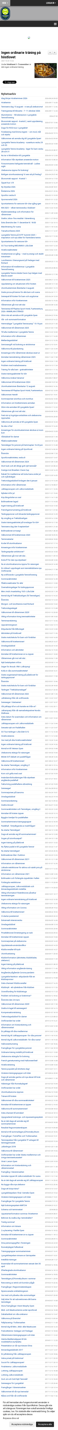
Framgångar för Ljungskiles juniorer (16, 1048)
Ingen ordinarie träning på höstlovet (16, 361)
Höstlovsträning (8, 1065)
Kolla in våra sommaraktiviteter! (14, 671)
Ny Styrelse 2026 (8, 187)
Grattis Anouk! (7, 805)
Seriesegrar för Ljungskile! (12, 1383)
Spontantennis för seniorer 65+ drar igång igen (21, 203)
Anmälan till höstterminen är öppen (16, 1104)
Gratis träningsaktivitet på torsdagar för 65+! (20, 522)
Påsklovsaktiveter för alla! (12, 583)
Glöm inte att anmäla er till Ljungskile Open (19, 315)
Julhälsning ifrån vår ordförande (15, 698)
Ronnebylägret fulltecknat (12, 1247)
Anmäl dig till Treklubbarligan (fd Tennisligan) (20, 596)
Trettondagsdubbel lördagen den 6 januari (19, 481)
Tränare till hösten (8, 1096)
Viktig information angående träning (16, 968)
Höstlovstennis (7, 736)
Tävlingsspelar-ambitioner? (12, 552)
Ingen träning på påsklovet (12, 842)
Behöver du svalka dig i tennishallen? (17, 1218)
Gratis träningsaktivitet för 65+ (14, 374)
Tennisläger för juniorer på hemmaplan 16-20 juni (22, 445)
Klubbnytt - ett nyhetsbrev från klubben (17, 987)
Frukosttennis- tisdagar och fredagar (17, 1331)
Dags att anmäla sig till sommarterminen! (18, 834)
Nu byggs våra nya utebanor (13, 1184)
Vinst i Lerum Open (9, 1161)
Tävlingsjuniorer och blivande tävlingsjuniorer (20, 514)
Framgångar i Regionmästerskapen (16, 1287)
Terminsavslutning (9, 621)
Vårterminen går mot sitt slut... (14, 411)
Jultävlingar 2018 (8, 1146)
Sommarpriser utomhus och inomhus (17, 399)
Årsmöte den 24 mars (10, 1000)
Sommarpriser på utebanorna (13, 941)
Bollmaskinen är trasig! (11, 531)
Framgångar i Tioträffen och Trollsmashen (19, 1136)
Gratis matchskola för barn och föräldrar (18, 637)
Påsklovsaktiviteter (9, 441)
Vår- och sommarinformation (13, 319)
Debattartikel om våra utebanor (14, 1314)
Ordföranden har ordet (10, 1021)
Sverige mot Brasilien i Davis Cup (15, 470)
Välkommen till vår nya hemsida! (15, 1391)
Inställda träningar (9, 1260)
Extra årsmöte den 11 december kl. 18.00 (18, 222)
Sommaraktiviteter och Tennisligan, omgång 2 (20, 809)
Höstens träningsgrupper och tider (16, 1073)
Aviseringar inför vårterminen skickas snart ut (20, 353)
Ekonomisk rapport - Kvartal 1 (13, 178)
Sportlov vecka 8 (8, 195)
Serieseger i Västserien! (11, 702)
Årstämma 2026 (8, 191)
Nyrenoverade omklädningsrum (14, 1291)
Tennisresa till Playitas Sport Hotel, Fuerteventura (22, 390)
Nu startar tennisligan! (10, 851)
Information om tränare (11, 1226)
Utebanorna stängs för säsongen (15, 753)
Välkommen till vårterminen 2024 (15, 462)
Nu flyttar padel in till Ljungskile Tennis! (17, 847)
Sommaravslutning (9, 801)
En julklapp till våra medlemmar (14, 1031)
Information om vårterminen (13, 863)
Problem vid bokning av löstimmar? (16, 996)
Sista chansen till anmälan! (12, 1113)
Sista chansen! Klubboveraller (13, 983)
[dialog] (29, 1413)
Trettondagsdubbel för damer (14, 1016)
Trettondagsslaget (9, 608)
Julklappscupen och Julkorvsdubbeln (17, 489)
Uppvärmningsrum (9, 625)
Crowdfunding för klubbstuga (14, 991)
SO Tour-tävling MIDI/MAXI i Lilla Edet (17, 246)
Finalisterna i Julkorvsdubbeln (14, 1366)
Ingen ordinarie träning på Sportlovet (16, 449)
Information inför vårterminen (13, 336)
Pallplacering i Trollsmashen (13, 1322)
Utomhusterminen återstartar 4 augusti (17, 288)
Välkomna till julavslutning (12, 349)
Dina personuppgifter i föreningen (15, 1243)
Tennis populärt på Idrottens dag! (15, 1069)
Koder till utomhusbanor (11, 543)
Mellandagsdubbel (9, 340)
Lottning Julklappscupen (12, 1371)
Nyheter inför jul (8, 493)
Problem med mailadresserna (13, 365)
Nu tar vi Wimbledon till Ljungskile (15, 155)
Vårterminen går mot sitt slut (13, 305)
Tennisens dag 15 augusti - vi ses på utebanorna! (22, 107)
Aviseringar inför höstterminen (14, 547)
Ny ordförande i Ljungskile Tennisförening (19, 575)
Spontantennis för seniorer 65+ (14, 241)
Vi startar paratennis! (10, 916)
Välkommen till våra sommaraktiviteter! (17, 1100)
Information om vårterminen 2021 (15, 874)
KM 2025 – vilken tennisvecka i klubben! (18, 208)
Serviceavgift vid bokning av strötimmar (18, 344)
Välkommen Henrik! (9, 395)
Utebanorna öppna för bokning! (14, 170)
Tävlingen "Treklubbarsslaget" (14, 690)
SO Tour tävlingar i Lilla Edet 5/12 (15, 732)
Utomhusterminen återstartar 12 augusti (18, 386)
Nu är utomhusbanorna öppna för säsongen (20, 564)
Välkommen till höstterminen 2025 (15, 280)
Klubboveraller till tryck (11, 949)
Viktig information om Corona (13, 908)
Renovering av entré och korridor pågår (18, 1283)
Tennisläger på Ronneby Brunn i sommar (18, 1278)
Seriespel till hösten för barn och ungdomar (19, 296)
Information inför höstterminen (14, 300)
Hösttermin (6, 102)
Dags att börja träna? (10, 1189)
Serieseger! (6, 788)
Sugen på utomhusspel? (11, 838)
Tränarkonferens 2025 (10, 231)
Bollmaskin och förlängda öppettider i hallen (20, 878)
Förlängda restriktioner (11, 882)
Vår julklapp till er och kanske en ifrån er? (18, 706)
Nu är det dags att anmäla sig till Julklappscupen (22, 1180)
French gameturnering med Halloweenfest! (19, 1060)
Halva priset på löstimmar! (12, 1358)
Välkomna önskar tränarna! (12, 378)
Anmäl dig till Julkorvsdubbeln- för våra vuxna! (21, 1040)
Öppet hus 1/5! (7, 183)
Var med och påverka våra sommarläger (18, 1295)
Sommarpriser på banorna (12, 792)
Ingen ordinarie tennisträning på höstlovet (19, 899)
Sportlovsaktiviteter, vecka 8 (13, 457)
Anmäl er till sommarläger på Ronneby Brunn (20, 1132)
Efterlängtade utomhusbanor (13, 1270)
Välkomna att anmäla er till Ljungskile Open (19, 422)
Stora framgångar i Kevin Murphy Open (17, 1306)
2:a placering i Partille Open (12, 1230)
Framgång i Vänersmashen (12, 1172)
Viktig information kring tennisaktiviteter (18, 616)
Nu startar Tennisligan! (10, 830)
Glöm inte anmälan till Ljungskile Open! (17, 407)
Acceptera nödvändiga (22, 1424)
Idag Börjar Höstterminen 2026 (14, 98)
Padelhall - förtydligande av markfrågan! (18, 826)
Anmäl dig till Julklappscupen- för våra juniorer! (21, 1035)
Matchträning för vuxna (11, 227)
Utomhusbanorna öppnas (12, 1092)
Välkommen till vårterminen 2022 (15, 694)
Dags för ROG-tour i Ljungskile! (14, 128)
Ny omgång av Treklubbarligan (14, 518)
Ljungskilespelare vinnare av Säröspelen (18, 1255)
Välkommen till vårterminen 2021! (15, 859)
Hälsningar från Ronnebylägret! (14, 1084)
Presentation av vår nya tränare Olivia (16, 1346)
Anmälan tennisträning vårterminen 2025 (18, 357)
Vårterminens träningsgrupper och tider (18, 1335)
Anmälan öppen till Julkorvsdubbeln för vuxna (20, 1176)
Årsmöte (5, 453)
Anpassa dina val (11, 1418)
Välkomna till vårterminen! (12, 1151)
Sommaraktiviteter (9, 579)
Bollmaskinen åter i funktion (13, 855)
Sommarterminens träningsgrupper (16, 822)
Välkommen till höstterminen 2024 (15, 382)
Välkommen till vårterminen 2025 (15, 328)
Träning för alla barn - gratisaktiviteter (17, 369)
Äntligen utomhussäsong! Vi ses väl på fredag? (21, 174)
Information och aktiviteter (12, 650)
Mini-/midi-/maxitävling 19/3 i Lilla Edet (17, 591)
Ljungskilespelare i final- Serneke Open (17, 1193)
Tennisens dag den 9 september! (15, 526)
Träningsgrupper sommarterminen (15, 1251)
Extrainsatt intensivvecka (11, 920)
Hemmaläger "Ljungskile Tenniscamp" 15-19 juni (21, 324)
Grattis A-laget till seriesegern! (14, 1008)
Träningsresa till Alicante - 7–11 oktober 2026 (20, 111)
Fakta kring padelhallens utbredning (16, 784)
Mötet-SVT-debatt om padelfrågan (16, 757)
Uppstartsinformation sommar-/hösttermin (19, 1214)
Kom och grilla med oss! (11, 773)
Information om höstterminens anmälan (18, 403)
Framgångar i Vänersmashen (13, 1387)
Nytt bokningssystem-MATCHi (14, 1205)
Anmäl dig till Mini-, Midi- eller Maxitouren (18, 1327)
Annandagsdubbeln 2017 (12, 1350)
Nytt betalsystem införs (11, 662)
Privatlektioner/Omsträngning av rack (17, 933)
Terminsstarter (7, 539)
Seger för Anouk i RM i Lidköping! (15, 666)
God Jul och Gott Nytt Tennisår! (14, 1379)
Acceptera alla (45, 1424)
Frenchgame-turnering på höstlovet (16, 510)
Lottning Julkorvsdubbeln (12, 1375)
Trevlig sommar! (8, 1222)
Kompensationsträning (11, 1012)
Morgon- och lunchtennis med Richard (17, 604)
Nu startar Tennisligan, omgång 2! (15, 765)
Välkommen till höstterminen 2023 (15, 535)
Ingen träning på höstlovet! (12, 506)
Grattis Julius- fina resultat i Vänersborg (18, 218)
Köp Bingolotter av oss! (11, 497)
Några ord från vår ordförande (14, 1396)
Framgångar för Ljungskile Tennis (15, 1201)
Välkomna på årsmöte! (11, 1318)
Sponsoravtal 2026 (9, 199)
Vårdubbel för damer (10, 437)
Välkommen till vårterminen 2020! (15, 1004)
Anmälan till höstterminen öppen (15, 937)
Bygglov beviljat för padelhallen (14, 817)
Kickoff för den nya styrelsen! (13, 560)
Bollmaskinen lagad (9, 501)
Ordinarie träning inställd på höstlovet (17, 1052)
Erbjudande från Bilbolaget (12, 629)
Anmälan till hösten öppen (12, 813)
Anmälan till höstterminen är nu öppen (17, 654)
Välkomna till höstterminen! (12, 641)
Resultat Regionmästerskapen (14, 1128)
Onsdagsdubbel (8, 646)
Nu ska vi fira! (6, 426)
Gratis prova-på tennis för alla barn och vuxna (20, 292)
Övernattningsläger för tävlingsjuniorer (17, 587)
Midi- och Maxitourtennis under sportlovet (19, 1310)
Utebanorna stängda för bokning (15, 1056)
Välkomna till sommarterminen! (14, 1109)
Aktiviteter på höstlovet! (11, 633)
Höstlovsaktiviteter (9, 250)
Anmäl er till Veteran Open (12, 748)
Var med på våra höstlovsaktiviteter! (16, 740)
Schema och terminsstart (12, 1209)
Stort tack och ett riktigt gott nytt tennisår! (19, 466)
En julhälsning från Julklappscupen (16, 1354)
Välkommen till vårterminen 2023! (15, 612)
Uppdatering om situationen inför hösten (18, 284)
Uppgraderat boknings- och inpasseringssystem (22, 1117)
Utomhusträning (8, 954)
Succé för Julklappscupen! (12, 1362)
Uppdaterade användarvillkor (13, 945)
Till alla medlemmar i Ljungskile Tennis (17, 332)
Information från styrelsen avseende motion (20, 160)
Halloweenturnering (9, 1044)
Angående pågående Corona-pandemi (17, 972)
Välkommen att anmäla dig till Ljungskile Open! (21, 138)
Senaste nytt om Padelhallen (13, 727)
